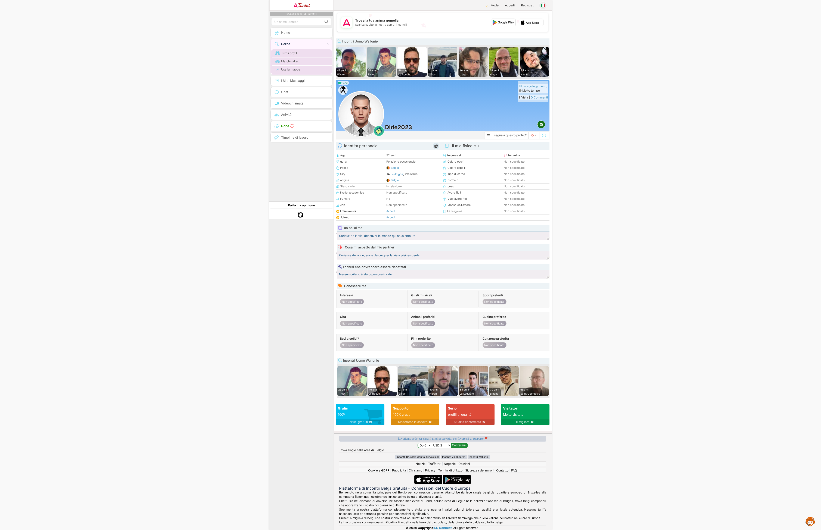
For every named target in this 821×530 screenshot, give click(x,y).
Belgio (395, 167)
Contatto (502, 470)
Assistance (810, 521)
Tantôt (304, 5)
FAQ (514, 470)
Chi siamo (415, 470)
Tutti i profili (289, 53)
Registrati (527, 5)
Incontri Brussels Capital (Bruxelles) (418, 456)
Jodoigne (397, 174)
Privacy (430, 470)
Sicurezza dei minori (479, 470)
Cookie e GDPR (378, 470)
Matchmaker (290, 61)
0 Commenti (539, 97)
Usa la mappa (290, 69)
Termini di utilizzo (450, 470)
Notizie (420, 463)
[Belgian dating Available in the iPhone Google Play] (457, 477)
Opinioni (464, 463)
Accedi (510, 5)
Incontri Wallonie (479, 456)
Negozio (450, 463)
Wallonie (411, 174)
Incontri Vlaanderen (453, 456)
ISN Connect (442, 528)
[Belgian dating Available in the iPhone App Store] (428, 477)
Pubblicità (399, 470)
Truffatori (434, 463)
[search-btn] (326, 21)
